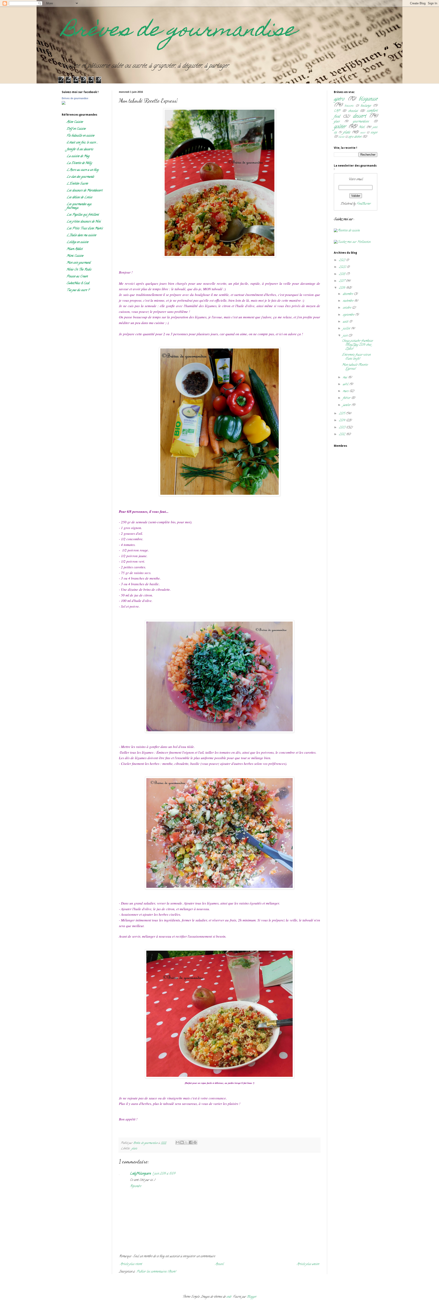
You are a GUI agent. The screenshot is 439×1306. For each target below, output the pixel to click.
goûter (340, 127)
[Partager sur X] (186, 1142)
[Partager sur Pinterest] (195, 1142)
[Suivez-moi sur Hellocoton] (352, 242)
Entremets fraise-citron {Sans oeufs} (356, 357)
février (347, 398)
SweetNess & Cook (78, 283)
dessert (359, 116)
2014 (342, 420)
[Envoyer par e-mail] (177, 1142)
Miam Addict (75, 249)
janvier (347, 405)
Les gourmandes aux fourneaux (79, 206)
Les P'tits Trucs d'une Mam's (85, 228)
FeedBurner (363, 204)
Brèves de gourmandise (179, 31)
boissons (349, 106)
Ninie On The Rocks (79, 269)
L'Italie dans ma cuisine (81, 235)
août (346, 321)
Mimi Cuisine (75, 256)
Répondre (135, 1186)
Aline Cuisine (75, 122)
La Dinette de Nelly (79, 163)
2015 (342, 413)
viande (341, 137)
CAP (337, 111)
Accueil (219, 1264)
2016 (342, 288)
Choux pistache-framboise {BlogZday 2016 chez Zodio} (357, 345)
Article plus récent (131, 1264)
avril (346, 384)
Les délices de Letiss (79, 197)
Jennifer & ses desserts (80, 149)
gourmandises (361, 121)
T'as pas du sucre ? (78, 290)
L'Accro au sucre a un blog (83, 170)
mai (345, 377)
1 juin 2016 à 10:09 (163, 1173)
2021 (342, 260)
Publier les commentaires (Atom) (156, 1271)
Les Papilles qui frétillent (83, 215)
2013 (342, 427)
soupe (374, 132)
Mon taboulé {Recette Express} (355, 367)
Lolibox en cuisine (77, 242)
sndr (228, 1297)
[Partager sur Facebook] (190, 1142)
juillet (347, 328)
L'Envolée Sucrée (77, 183)
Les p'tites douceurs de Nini (84, 221)
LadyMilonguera (140, 1173)
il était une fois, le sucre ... (82, 142)
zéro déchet (354, 137)
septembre (349, 315)
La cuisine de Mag (78, 156)
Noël (361, 127)
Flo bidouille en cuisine (80, 135)
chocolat (353, 111)
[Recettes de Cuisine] (347, 230)
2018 (342, 274)
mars (346, 391)
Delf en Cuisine (76, 129)
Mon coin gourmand (78, 263)
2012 (342, 434)
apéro (339, 99)
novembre (348, 301)
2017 (342, 281)
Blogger (251, 1297)
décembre (348, 294)
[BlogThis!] (182, 1142)
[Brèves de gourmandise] (63, 104)
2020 (343, 267)
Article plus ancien (308, 1264)
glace (337, 121)
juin (345, 335)
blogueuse (368, 99)
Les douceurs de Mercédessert (84, 190)
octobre (347, 308)
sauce (362, 133)
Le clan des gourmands (80, 177)
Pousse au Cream (77, 276)
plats (134, 1148)
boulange (366, 106)
